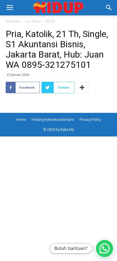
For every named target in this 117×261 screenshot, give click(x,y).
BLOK (50, 21)
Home (21, 119)
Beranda (13, 21)
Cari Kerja (33, 21)
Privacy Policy (90, 119)
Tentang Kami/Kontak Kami (52, 119)
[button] (109, 7)
